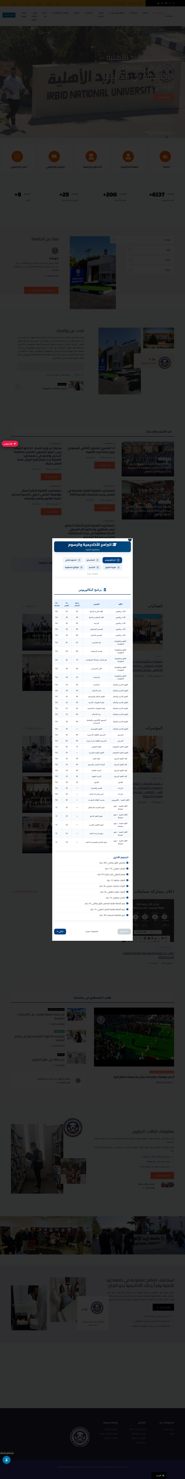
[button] (7, 1460)
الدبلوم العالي (72, 560)
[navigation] (159, 1475)
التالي (60, 931)
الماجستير (92, 560)
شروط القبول (112, 567)
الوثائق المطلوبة (73, 567)
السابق (123, 931)
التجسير (93, 567)
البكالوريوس (112, 560)
